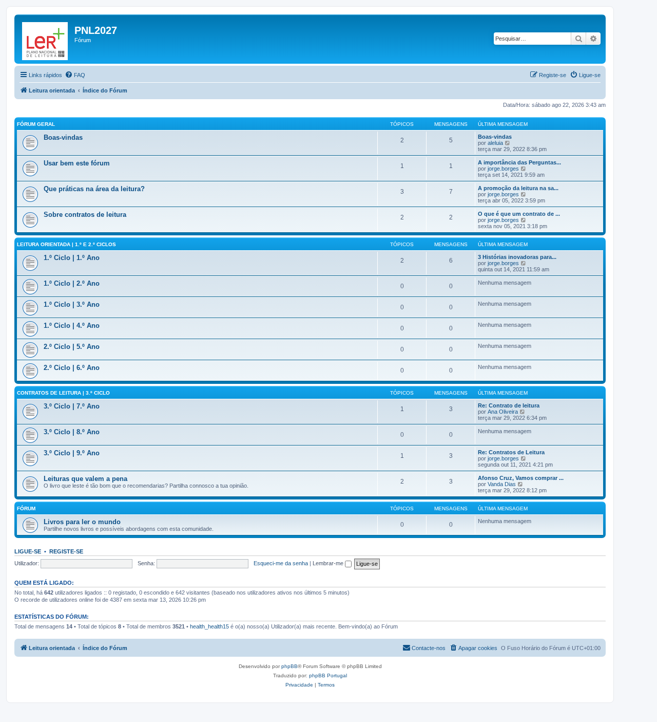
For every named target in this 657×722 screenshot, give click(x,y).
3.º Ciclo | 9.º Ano (72, 453)
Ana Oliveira (503, 412)
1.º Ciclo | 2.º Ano (72, 283)
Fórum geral (36, 124)
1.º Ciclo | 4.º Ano (72, 325)
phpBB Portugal (328, 675)
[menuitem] (75, 75)
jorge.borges (503, 168)
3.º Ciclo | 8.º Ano (72, 432)
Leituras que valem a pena (85, 479)
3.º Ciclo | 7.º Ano (72, 406)
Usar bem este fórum (77, 163)
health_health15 (209, 626)
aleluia (495, 143)
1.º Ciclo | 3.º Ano (72, 304)
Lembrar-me (329, 563)
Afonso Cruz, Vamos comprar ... (521, 478)
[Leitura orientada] (45, 39)
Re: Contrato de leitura (508, 405)
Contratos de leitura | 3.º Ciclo (63, 393)
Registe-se (66, 551)
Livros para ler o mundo (82, 522)
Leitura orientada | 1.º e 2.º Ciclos (66, 244)
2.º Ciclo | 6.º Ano (72, 368)
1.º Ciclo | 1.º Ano (72, 258)
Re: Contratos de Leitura (511, 452)
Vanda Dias (502, 484)
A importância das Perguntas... (519, 162)
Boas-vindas (63, 137)
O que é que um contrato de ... (519, 214)
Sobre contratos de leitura (85, 214)
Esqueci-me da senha (281, 563)
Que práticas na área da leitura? (94, 189)
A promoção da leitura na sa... (518, 188)
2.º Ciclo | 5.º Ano (72, 346)
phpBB (289, 666)
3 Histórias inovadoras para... (517, 257)
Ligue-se (27, 551)
